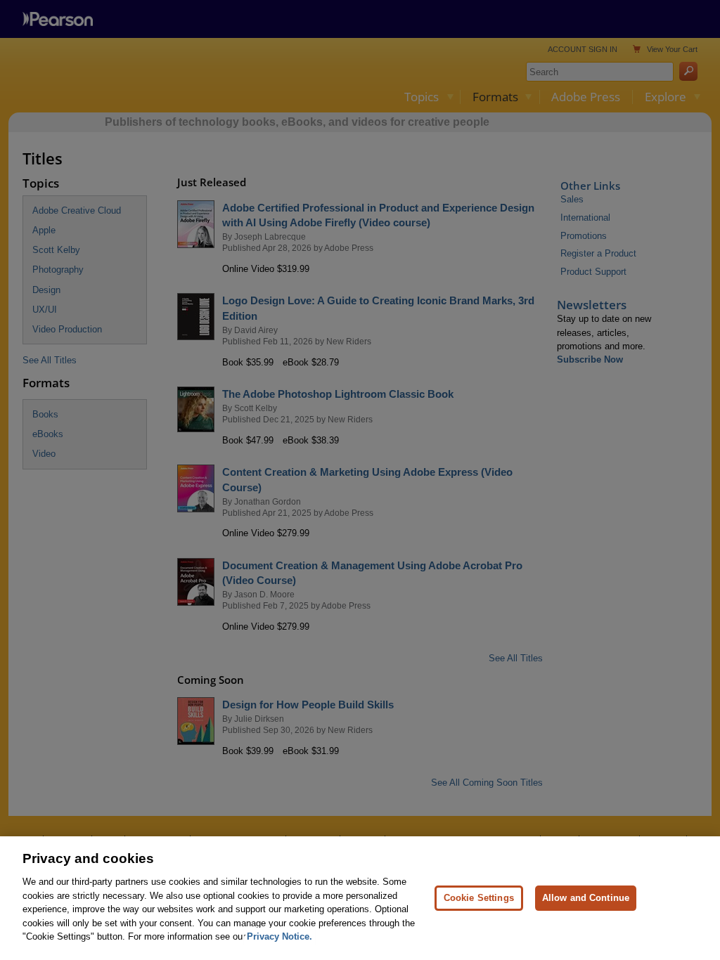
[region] (360, 898)
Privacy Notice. (279, 936)
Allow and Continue (585, 898)
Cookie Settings (479, 898)
